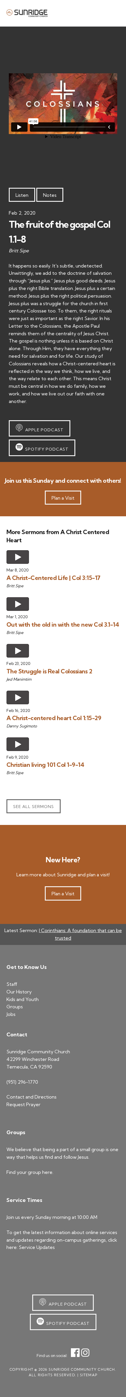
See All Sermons (33, 806)
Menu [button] (112, 12)
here (47, 1172)
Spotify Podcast (46, 449)
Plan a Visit (63, 498)
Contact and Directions (31, 1097)
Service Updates (37, 1247)
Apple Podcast (43, 429)
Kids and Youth (22, 999)
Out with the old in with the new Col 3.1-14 (62, 624)
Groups (14, 1006)
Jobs (11, 1014)
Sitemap (88, 1375)
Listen (22, 195)
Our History (19, 992)
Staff (11, 984)
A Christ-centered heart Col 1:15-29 (53, 718)
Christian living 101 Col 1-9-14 (45, 764)
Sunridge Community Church (26, 13)
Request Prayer (23, 1104)
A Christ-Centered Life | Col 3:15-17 (53, 577)
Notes (50, 195)
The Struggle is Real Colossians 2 (49, 671)
